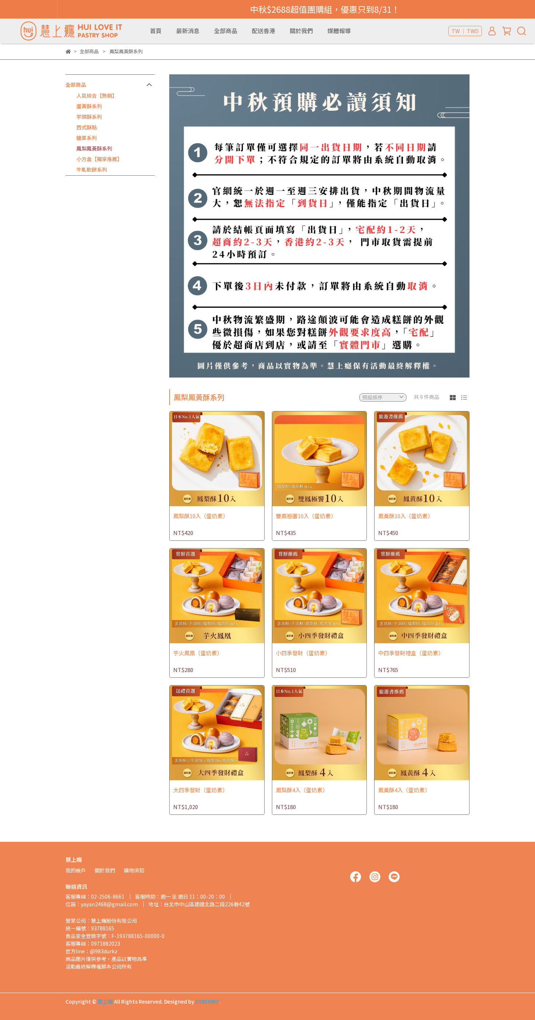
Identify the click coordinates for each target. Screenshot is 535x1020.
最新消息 (187, 31)
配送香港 (263, 31)
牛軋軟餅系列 (91, 169)
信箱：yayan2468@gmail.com (102, 904)
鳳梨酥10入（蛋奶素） (200, 516)
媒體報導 (339, 31)
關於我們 (301, 31)
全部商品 (225, 31)
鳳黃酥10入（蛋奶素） (405, 516)
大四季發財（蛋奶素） (200, 790)
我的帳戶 (76, 870)
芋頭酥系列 (89, 116)
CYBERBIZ (207, 1001)
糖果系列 (86, 137)
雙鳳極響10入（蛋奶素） (306, 516)
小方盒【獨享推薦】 (99, 159)
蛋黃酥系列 (89, 106)
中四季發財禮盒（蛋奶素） (411, 653)
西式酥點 (86, 127)
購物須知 (134, 870)
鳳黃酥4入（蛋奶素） (404, 790)
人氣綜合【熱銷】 (96, 95)
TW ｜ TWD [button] (465, 31)
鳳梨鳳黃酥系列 (94, 148)
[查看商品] (206, 458)
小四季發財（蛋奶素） (303, 653)
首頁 (156, 31)
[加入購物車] (227, 458)
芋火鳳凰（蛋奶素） (197, 653)
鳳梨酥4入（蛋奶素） (302, 790)
